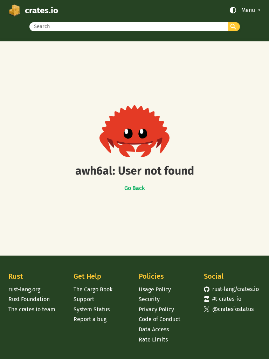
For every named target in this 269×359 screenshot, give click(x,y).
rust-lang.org (24, 289)
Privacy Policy (156, 309)
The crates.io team (31, 309)
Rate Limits (153, 339)
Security (149, 299)
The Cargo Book (93, 289)
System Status (92, 309)
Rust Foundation (29, 299)
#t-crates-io (222, 299)
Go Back (134, 188)
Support (84, 299)
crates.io (41, 10)
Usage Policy (155, 289)
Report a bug (90, 319)
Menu (248, 10)
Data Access (154, 329)
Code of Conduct (159, 319)
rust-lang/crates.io (231, 289)
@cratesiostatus (229, 309)
